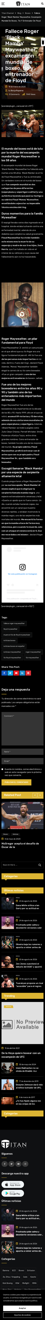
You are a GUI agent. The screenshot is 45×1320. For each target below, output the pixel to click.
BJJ (14, 1270)
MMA (18, 898)
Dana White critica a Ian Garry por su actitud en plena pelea (27, 908)
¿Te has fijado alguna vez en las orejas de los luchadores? (28, 1104)
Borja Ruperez (17, 91)
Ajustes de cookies (22, 1315)
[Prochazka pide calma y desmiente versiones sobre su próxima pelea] (8, 923)
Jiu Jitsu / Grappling (11, 1277)
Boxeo (21, 1270)
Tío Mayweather (32, 658)
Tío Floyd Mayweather (12, 658)
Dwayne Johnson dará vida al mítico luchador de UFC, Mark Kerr (29, 1088)
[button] (35, 795)
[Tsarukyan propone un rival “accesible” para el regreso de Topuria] (8, 981)
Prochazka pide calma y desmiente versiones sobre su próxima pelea (29, 928)
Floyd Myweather (10, 629)
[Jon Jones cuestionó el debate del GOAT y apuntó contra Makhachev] (8, 961)
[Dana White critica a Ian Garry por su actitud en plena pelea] (8, 903)
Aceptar (22, 1308)
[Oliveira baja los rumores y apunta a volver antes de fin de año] (8, 942)
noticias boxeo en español (14, 646)
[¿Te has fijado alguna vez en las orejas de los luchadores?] (8, 1100)
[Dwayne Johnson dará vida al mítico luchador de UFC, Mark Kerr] (8, 1084)
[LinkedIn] (22, 673)
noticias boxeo (9, 640)
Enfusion (31, 1270)
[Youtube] (16, 673)
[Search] (42, 3)
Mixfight (25, 1283)
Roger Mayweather (33, 652)
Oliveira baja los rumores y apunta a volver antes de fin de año (29, 947)
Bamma (6, 1270)
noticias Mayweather (12, 652)
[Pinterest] (28, 673)
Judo (25, 1277)
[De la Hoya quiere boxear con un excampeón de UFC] (23, 1023)
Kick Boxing (7, 1283)
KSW (17, 1283)
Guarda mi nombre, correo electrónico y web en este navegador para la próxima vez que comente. (23, 772)
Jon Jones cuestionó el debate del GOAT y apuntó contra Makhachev (29, 967)
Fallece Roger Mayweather (14, 623)
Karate (33, 1277)
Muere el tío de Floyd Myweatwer (17, 635)
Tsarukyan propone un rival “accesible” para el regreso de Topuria (29, 986)
